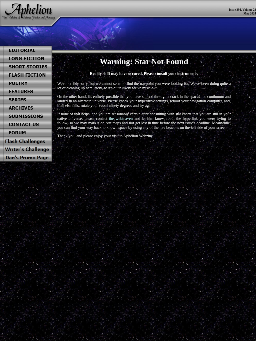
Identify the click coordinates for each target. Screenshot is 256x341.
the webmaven (121, 118)
